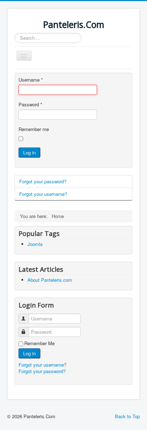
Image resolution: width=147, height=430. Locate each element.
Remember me (34, 129)
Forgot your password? (42, 181)
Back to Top (127, 416)
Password (30, 104)
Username (31, 80)
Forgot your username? (43, 193)
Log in (29, 152)
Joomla (34, 244)
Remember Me (39, 343)
